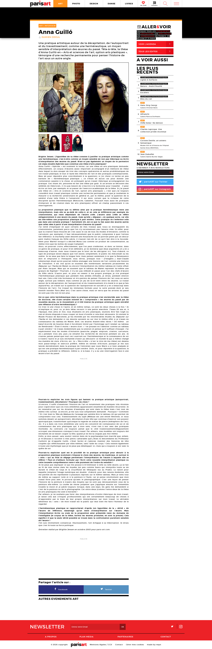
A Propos (51, 636)
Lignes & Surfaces (148, 80)
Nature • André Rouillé (151, 86)
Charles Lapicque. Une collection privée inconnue (153, 130)
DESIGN (94, 3)
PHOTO (76, 3)
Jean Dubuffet (147, 154)
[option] (84, 97)
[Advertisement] (84, 377)
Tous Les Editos (155, 51)
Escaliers (144, 92)
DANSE (111, 3)
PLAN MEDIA (86, 636)
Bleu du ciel (146, 99)
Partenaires (125, 636)
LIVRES (129, 3)
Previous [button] (43, 97)
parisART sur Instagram (157, 189)
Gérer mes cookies (135, 644)
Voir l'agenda (155, 44)
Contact (166, 636)
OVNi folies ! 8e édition (151, 123)
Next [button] (124, 97)
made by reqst (154, 644)
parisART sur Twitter (153, 182)
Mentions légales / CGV (101, 644)
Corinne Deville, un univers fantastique (153, 141)
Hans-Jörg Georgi (148, 105)
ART (60, 3)
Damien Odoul (51, 37)
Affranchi (144, 114)
